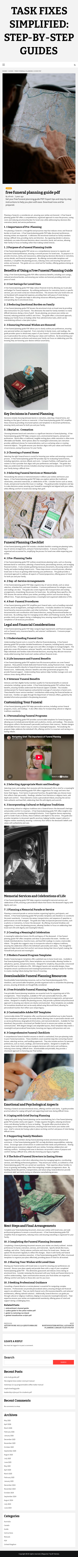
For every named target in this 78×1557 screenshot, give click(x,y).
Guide (9, 188)
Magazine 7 (45, 1554)
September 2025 (10, 1451)
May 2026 (7, 1420)
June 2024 (7, 1508)
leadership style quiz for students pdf (18, 1392)
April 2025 (7, 1470)
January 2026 (9, 1435)
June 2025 (7, 1462)
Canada (6, 1525)
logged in (16, 1345)
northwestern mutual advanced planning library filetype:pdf (58, 1326)
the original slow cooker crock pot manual (19, 1381)
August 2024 (8, 1500)
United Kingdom (10, 1544)
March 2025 (8, 1473)
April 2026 (7, 1424)
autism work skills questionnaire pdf (20, 1326)
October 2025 (9, 1447)
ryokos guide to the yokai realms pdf (21, 1310)
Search (9, 1357)
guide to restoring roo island (17, 1313)
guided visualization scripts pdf (19, 1315)
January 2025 (9, 1481)
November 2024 (9, 1489)
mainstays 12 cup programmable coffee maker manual (23, 1385)
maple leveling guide (12, 1388)
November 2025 (9, 1443)
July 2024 (7, 1504)
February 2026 (9, 1432)
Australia (7, 1521)
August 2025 (8, 1455)
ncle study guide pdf (11, 1377)
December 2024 (9, 1485)
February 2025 (9, 1477)
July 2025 (7, 1458)
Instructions (8, 1533)
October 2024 (9, 1493)
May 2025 (7, 1466)
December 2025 (9, 1439)
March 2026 (8, 1428)
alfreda (11, 196)
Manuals (7, 1537)
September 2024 (10, 1496)
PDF (5, 1540)
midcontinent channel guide (17, 1308)
